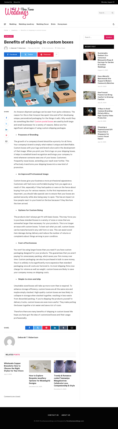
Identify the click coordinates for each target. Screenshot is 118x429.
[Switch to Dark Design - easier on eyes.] (113, 24)
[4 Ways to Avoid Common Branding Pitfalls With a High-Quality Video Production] (89, 111)
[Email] (6, 141)
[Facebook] (6, 118)
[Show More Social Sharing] (56, 54)
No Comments (48, 48)
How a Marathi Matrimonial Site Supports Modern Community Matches (106, 79)
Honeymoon (62, 24)
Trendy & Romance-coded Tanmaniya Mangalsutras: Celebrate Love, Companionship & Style (64, 381)
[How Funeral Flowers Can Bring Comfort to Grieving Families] (89, 95)
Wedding (13, 24)
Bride (53, 24)
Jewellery (9, 36)
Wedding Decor (42, 24)
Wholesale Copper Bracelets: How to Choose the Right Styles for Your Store (14, 367)
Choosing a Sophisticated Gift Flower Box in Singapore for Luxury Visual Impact (105, 133)
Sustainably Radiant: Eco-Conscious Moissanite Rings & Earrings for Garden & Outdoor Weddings (106, 60)
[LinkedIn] (6, 129)
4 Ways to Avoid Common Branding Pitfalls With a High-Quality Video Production (105, 113)
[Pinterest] (6, 135)
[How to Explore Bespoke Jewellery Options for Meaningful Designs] (40, 366)
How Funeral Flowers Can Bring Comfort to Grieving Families (105, 96)
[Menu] (5, 24)
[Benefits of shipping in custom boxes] (40, 83)
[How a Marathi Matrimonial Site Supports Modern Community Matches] (89, 79)
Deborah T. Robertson (18, 48)
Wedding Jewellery (26, 24)
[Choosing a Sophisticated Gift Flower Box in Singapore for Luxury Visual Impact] (89, 130)
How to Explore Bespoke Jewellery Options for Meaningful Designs (39, 379)
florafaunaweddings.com (75, 421)
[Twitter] (6, 123)
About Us (17, 2)
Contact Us (8, 2)
